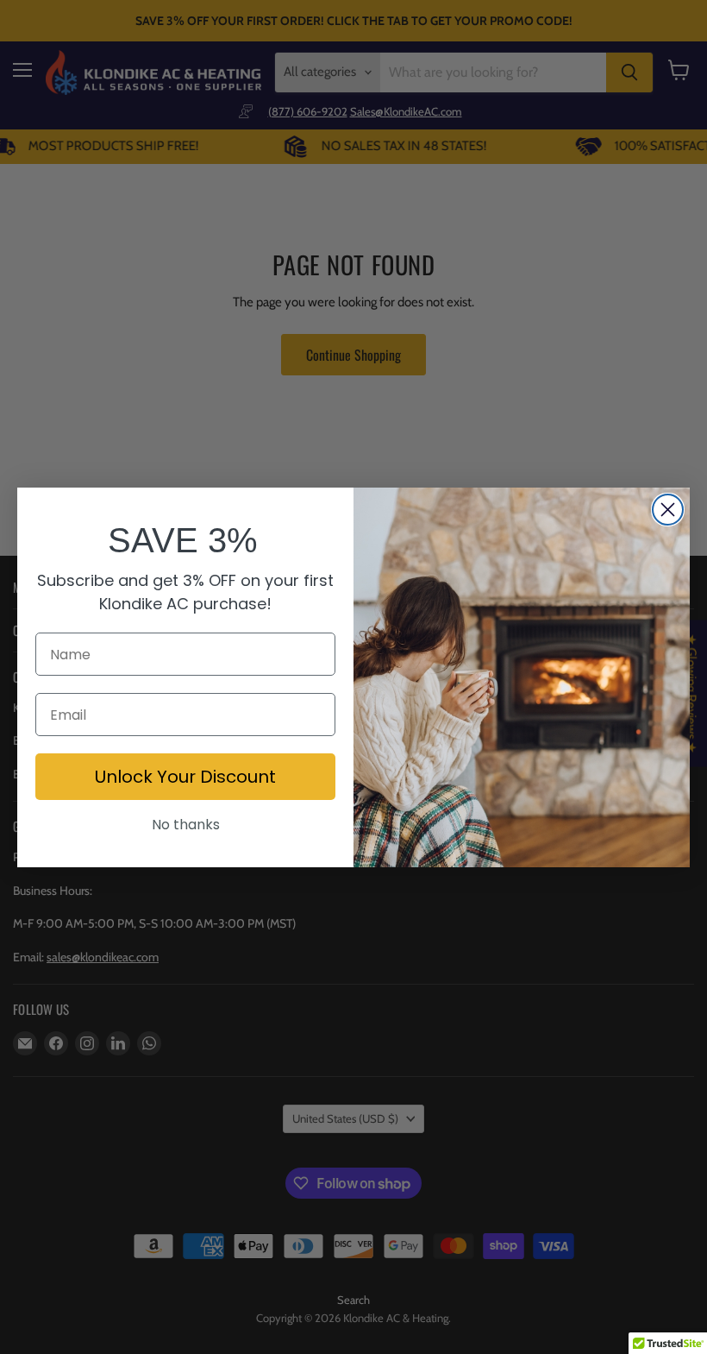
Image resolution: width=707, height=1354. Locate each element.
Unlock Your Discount (185, 777)
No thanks (186, 824)
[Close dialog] (668, 509)
